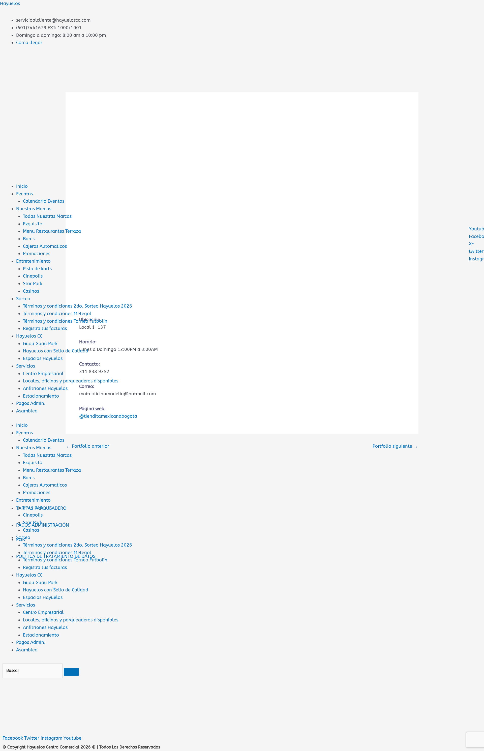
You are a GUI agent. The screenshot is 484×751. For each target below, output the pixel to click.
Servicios (25, 366)
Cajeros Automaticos (45, 246)
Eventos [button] (24, 433)
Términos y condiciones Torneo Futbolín (65, 321)
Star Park (32, 283)
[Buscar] (71, 672)
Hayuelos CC (29, 336)
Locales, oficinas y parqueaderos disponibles (70, 381)
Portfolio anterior (87, 446)
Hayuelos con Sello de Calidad (55, 351)
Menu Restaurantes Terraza (52, 231)
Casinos (31, 291)
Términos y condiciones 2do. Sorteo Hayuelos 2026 (77, 306)
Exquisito (32, 224)
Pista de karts (37, 269)
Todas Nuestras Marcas (47, 216)
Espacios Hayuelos (43, 358)
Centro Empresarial (43, 373)
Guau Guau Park (40, 343)
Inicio (22, 186)
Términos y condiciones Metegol (57, 313)
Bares (29, 239)
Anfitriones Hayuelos (45, 388)
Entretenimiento (33, 261)
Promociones (36, 253)
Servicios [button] (25, 605)
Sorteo (23, 299)
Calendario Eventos (43, 201)
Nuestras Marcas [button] (33, 447)
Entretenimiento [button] (33, 500)
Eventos (24, 194)
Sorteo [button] (23, 537)
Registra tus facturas (45, 328)
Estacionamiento (41, 396)
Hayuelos (10, 3)
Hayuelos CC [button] (29, 575)
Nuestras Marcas (33, 209)
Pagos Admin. (30, 403)
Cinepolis (33, 276)
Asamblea (27, 411)
